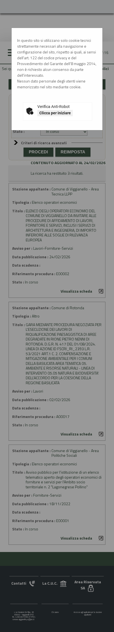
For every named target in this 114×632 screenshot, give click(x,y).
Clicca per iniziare (55, 113)
